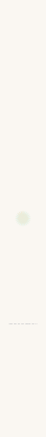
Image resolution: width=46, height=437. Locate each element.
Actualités (22, 326)
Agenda (19, 326)
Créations (15, 326)
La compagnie (11, 326)
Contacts (33, 326)
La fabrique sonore (27, 326)
